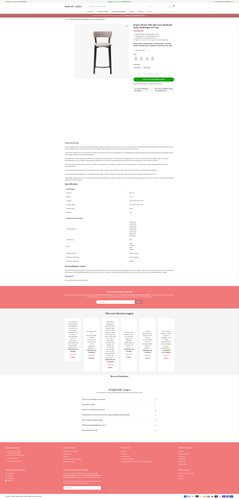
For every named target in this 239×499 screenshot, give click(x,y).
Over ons (140, 12)
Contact (131, 12)
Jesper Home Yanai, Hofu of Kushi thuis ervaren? (119, 15)
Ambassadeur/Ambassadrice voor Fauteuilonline (136, 462)
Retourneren (67, 454)
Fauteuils (181, 451)
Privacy (181, 476)
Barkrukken (182, 456)
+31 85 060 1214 (12, 458)
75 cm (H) (146, 67)
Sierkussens (182, 462)
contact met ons (145, 40)
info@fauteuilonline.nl (14, 461)
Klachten (181, 479)
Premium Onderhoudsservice (72, 459)
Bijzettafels (182, 459)
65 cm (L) (138, 67)
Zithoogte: (137, 64)
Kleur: (135, 54)
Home (66, 19)
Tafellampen (183, 464)
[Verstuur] (103, 488)
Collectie (90, 12)
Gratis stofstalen (102, 12)
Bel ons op (119, 1)
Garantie (66, 456)
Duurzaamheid (125, 456)
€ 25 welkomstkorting (128, 459)
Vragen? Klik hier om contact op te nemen (148, 84)
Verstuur (138, 302)
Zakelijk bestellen (68, 462)
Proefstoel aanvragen (119, 12)
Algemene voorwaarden (186, 473)
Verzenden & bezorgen (70, 451)
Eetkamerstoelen (184, 454)
